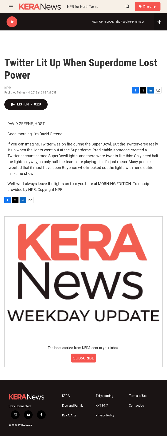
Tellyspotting (104, 396)
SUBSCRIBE (83, 358)
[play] (11, 21)
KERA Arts (69, 415)
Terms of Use (138, 396)
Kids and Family (72, 405)
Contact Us (136, 405)
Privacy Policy (105, 415)
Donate (149, 6)
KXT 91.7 (102, 405)
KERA (66, 396)
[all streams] (160, 21)
